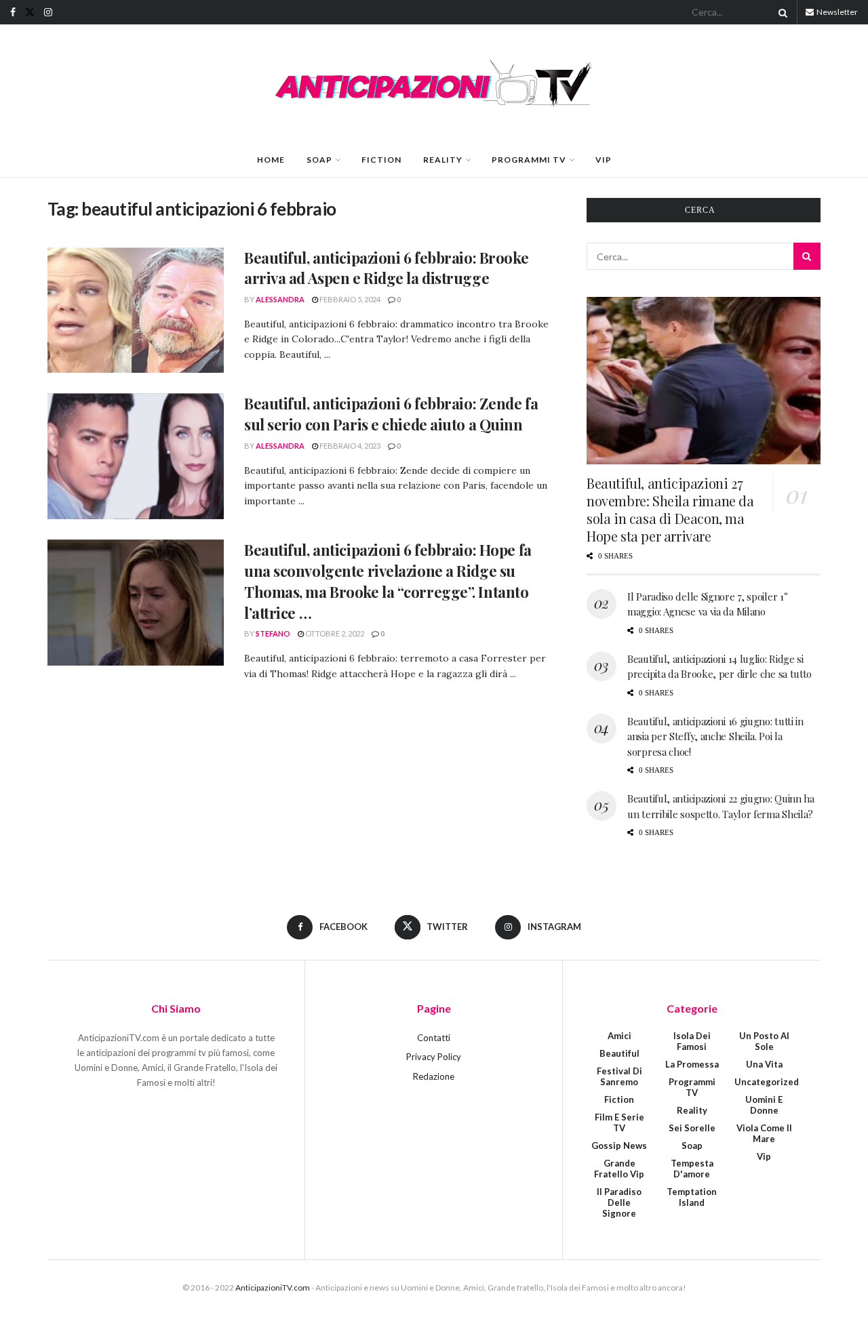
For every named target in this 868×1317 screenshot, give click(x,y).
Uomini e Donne (764, 1105)
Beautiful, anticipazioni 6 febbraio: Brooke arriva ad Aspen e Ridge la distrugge (386, 268)
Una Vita (764, 1064)
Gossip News (619, 1145)
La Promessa (692, 1064)
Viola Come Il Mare (764, 1133)
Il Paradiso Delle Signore (619, 1202)
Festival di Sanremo (619, 1076)
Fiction (381, 160)
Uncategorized (766, 1081)
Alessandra (280, 299)
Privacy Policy (433, 1056)
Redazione (433, 1076)
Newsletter (836, 12)
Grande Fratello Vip (619, 1168)
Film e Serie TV (619, 1122)
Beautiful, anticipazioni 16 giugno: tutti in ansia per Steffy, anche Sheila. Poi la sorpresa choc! (715, 736)
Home (271, 160)
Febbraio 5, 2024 (349, 299)
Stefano (273, 633)
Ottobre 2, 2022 (334, 633)
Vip (603, 160)
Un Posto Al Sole (764, 1041)
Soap (319, 160)
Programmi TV (529, 160)
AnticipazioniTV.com (272, 1287)
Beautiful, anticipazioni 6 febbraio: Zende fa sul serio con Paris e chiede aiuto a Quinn (391, 413)
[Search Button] (780, 12)
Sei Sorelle (692, 1127)
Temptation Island (692, 1197)
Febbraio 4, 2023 (349, 445)
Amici (619, 1035)
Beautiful (619, 1053)
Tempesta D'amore (692, 1168)
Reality (442, 160)
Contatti (433, 1037)
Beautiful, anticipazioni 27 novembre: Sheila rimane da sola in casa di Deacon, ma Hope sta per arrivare (670, 509)
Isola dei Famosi (692, 1041)
